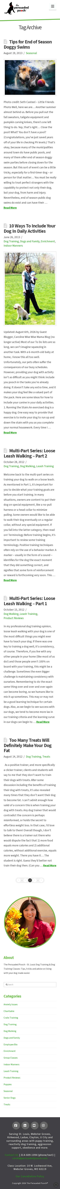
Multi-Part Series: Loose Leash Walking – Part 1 (29, 601)
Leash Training (45, 466)
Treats (46, 757)
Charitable (9, 1011)
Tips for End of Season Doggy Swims (28, 45)
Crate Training (11, 1017)
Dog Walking (27, 466)
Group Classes (11, 1057)
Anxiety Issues (11, 1004)
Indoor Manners (13, 246)
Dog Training (11, 241)
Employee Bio (10, 1044)
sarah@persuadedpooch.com (30, 1158)
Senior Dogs (10, 1097)
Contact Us (11, 1155)
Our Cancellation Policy (30, 1176)
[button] (52, 6)
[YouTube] (35, 1125)
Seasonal (31, 53)
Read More (10, 208)
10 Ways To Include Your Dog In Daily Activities (29, 229)
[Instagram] (44, 1125)
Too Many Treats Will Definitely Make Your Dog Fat (28, 745)
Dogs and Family (29, 241)
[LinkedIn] (25, 1125)
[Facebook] (16, 1125)
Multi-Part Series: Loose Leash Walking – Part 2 (29, 453)
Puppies (8, 1084)
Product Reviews (14, 618)
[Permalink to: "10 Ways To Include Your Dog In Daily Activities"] (30, 289)
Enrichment (48, 241)
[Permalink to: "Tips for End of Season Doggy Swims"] (30, 77)
